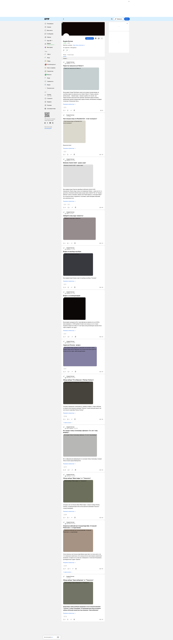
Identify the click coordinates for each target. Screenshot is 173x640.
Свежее (65, 58)
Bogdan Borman (70, 62)
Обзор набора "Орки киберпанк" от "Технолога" (78, 580)
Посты (64, 54)
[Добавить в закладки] (68, 110)
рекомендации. (48, 128)
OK (58, 637)
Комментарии (70, 54)
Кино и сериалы (70, 428)
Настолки (69, 377)
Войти (127, 19)
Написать (119, 19)
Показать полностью (68, 104)
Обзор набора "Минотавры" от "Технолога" (77, 478)
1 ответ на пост (67, 422)
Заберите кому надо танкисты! (73, 216)
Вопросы (68, 63)
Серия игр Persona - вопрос (72, 345)
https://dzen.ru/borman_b (78, 45)
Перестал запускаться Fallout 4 (73, 66)
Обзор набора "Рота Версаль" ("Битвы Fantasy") (78, 380)
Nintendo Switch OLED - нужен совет (74, 163)
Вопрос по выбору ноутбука (72, 251)
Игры (68, 213)
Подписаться (89, 38)
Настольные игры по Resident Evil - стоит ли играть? (80, 119)
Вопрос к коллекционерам (71, 295)
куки (52, 637)
